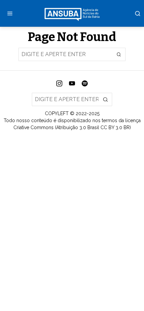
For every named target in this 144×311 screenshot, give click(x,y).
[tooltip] (59, 83)
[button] (119, 54)
